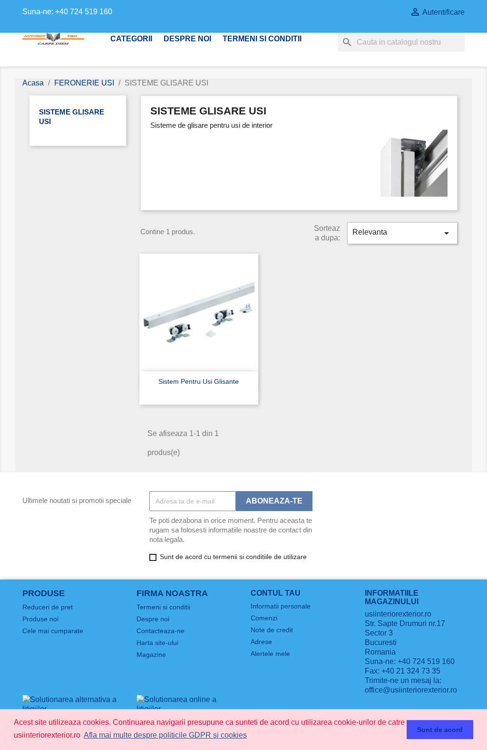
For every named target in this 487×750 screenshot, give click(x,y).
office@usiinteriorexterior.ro (411, 690)
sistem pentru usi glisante (198, 381)
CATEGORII (131, 39)
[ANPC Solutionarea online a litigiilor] (186, 704)
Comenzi (264, 618)
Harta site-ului (157, 642)
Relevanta (402, 233)
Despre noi (187, 39)
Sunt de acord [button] (440, 729)
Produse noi (40, 619)
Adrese (261, 642)
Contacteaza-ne (160, 631)
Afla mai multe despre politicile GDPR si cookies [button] (165, 735)
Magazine (151, 654)
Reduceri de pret (47, 607)
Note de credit (272, 630)
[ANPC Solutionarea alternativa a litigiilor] (72, 704)
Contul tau (276, 593)
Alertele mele (270, 653)
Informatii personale (281, 606)
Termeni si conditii (262, 39)
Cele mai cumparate (52, 631)
